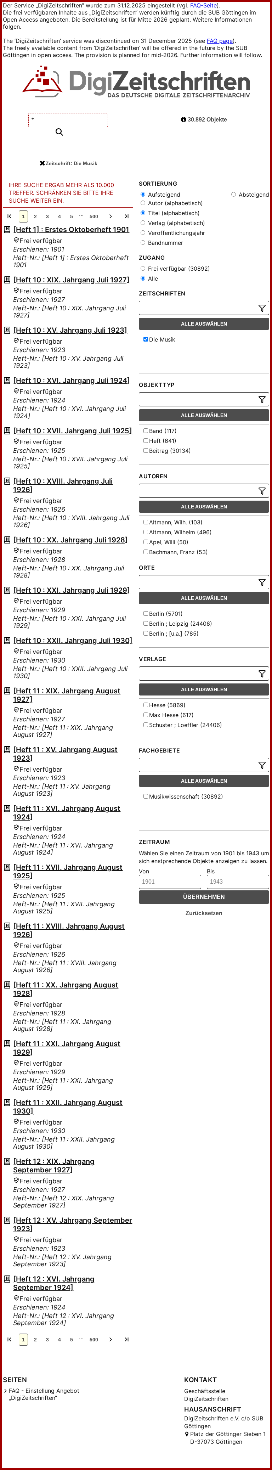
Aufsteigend (163, 194)
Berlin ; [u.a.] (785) (174, 633)
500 (94, 216)
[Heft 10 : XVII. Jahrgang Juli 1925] (72, 431)
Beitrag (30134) (170, 450)
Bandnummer (164, 242)
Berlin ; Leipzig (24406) (180, 623)
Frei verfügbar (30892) (178, 268)
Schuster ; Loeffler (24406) (185, 724)
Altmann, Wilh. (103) (176, 522)
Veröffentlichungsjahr (175, 232)
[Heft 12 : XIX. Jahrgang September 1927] (54, 1165)
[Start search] (59, 132)
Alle (152, 278)
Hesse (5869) (167, 705)
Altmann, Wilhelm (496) (180, 532)
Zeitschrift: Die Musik (71, 163)
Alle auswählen (204, 324)
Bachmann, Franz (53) (178, 552)
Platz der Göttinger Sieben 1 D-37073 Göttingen (228, 1437)
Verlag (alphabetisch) (175, 222)
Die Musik (162, 339)
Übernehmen (204, 897)
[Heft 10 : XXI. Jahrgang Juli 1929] (71, 590)
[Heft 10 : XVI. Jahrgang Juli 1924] (71, 380)
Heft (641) (162, 440)
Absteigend (253, 194)
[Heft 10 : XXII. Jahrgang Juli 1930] (72, 640)
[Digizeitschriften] (136, 82)
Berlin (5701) (166, 613)
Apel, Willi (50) (168, 542)
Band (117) (163, 430)
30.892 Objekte (206, 120)
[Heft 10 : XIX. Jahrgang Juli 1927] (71, 280)
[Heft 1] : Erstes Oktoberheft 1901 (71, 229)
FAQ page (220, 40)
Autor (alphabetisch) (174, 203)
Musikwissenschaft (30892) (186, 796)
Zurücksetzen (204, 913)
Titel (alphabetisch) (173, 212)
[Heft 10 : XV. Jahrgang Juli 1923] (70, 330)
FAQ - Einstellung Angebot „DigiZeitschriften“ (44, 1394)
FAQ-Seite (203, 5)
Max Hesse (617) (171, 715)
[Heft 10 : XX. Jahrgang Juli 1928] (70, 540)
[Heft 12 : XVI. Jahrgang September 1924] (54, 1283)
